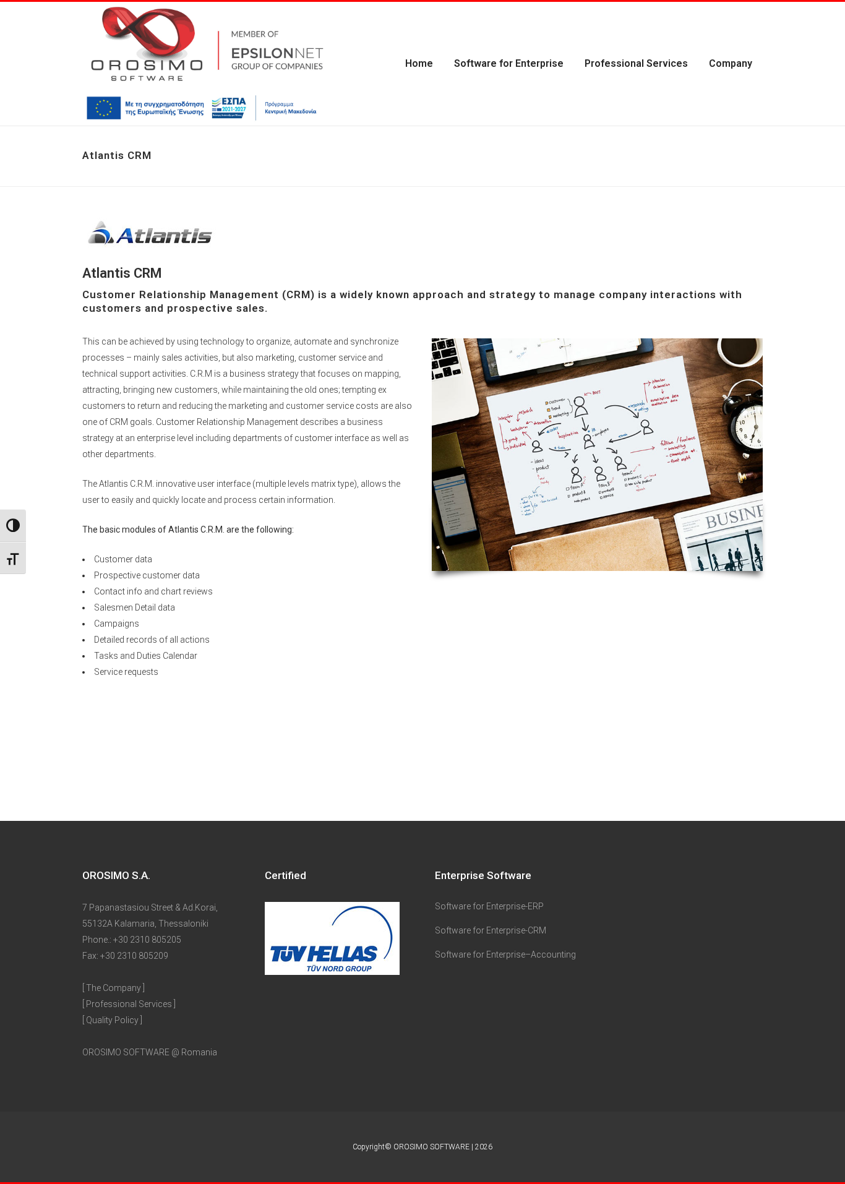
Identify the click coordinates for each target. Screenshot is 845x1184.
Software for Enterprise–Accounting (505, 954)
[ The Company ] (113, 988)
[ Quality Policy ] (112, 1020)
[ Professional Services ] (129, 1004)
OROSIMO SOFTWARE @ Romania (149, 1052)
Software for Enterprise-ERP (489, 906)
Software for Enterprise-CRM (490, 930)
